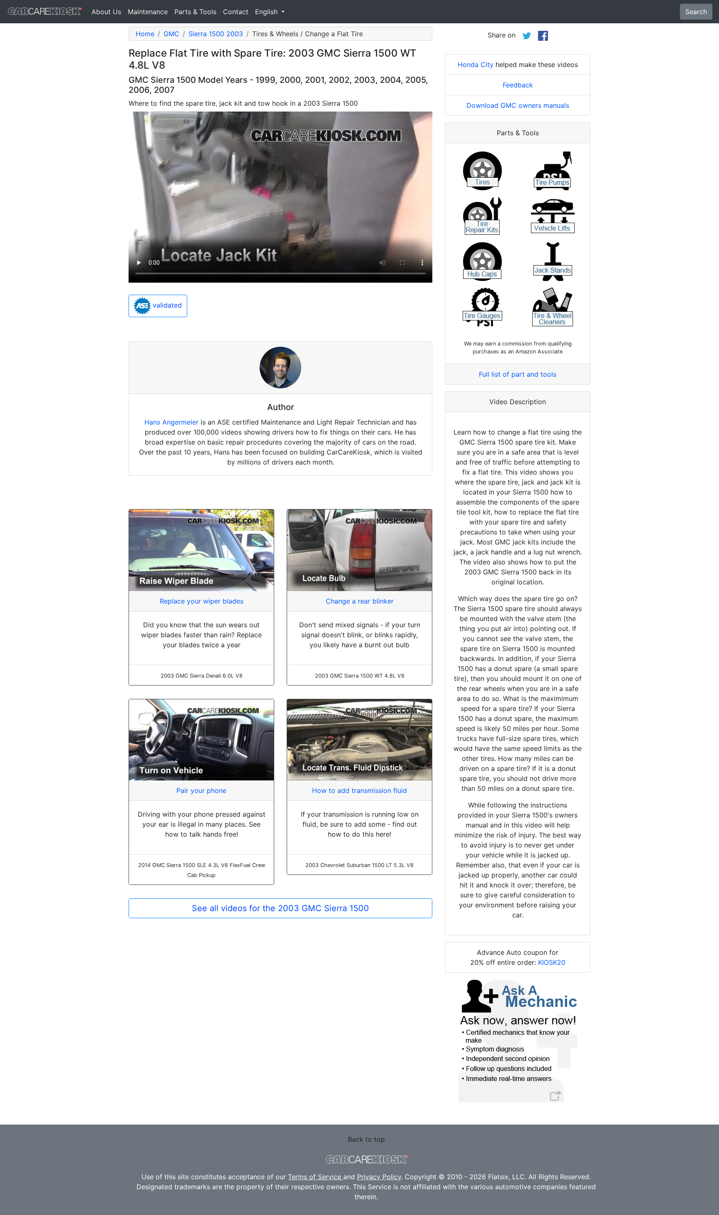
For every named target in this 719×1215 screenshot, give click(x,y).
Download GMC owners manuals (517, 105)
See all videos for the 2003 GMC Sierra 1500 (280, 908)
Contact (235, 11)
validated (166, 305)
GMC (171, 34)
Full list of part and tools (517, 374)
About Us (106, 11)
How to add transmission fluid (359, 790)
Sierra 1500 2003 (215, 34)
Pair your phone (201, 790)
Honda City (475, 64)
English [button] (267, 11)
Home (145, 34)
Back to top (366, 1139)
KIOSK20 (551, 962)
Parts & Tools (195, 11)
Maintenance (148, 11)
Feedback (518, 85)
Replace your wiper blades (201, 601)
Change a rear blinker (360, 601)
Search (696, 11)
